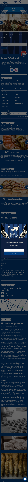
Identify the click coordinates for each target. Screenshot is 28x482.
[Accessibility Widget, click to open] (25, 479)
